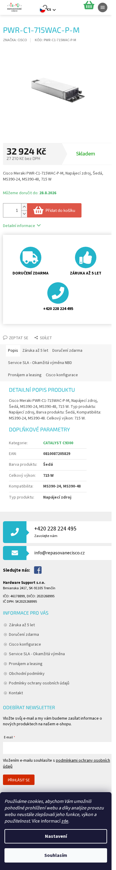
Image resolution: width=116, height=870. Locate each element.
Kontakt (16, 693)
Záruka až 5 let (22, 625)
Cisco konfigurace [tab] (62, 375)
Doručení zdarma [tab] (67, 351)
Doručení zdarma (24, 635)
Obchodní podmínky (27, 674)
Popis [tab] (13, 351)
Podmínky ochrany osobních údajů (39, 683)
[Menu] (103, 7)
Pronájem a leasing (26, 664)
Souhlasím (55, 855)
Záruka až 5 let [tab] (35, 351)
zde (64, 821)
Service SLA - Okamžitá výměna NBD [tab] (40, 363)
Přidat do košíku (60, 210)
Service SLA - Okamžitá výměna (37, 654)
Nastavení (56, 836)
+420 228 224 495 (55, 532)
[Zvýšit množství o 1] (24, 206)
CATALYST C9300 (58, 443)
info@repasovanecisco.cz (59, 553)
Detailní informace (19, 226)
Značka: (15, 40)
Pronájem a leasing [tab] (25, 375)
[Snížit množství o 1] (24, 213)
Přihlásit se (19, 780)
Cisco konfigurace (25, 644)
